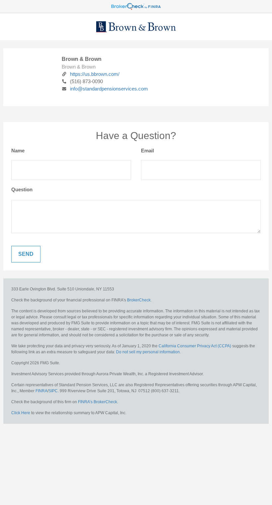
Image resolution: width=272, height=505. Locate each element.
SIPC (53, 391)
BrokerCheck (139, 300)
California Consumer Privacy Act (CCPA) (195, 346)
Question (22, 189)
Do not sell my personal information (148, 352)
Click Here (20, 413)
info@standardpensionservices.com (109, 88)
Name (18, 150)
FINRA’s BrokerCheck (97, 402)
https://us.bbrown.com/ (94, 74)
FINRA (41, 391)
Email (147, 150)
